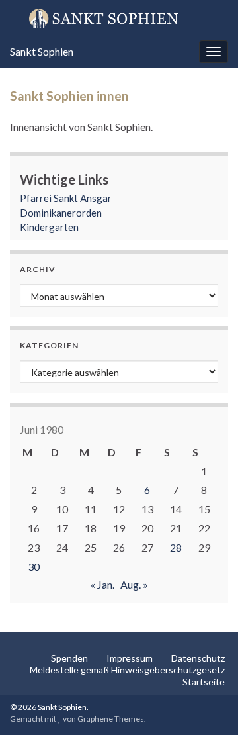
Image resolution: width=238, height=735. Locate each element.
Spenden (69, 657)
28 (176, 547)
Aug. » (134, 584)
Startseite (203, 681)
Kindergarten (49, 227)
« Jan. (102, 584)
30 (34, 566)
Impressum (129, 657)
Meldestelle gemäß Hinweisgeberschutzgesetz (127, 669)
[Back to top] (208, 705)
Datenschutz (198, 657)
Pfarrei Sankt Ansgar (66, 198)
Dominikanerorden (61, 213)
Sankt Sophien (41, 51)
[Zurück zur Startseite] (119, 18)
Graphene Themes (110, 719)
